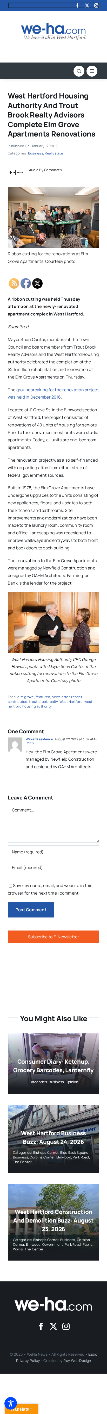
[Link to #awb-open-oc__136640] (91, 71)
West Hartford (71, 701)
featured (43, 696)
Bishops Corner (45, 1152)
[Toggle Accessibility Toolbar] (10, 1403)
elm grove (25, 696)
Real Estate (54, 153)
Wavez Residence (39, 739)
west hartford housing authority (50, 704)
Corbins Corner (42, 1157)
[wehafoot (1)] (53, 1299)
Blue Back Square (74, 1152)
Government (52, 1244)
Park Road (81, 1157)
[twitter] (87, 5)
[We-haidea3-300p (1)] (53, 25)
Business (35, 153)
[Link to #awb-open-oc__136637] (78, 71)
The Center (22, 1161)
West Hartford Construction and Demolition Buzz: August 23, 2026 (53, 1220)
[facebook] (77, 5)
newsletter (60, 696)
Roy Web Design (77, 1360)
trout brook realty (43, 701)
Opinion (72, 1082)
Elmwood (63, 1157)
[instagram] (96, 5)
